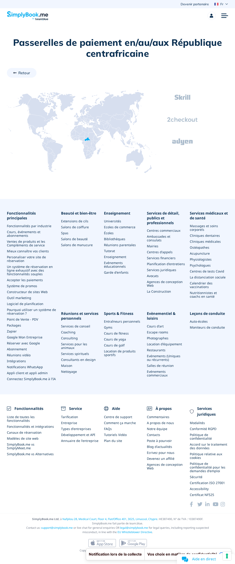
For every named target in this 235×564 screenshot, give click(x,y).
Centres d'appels (160, 252)
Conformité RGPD (203, 429)
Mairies (152, 246)
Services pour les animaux (74, 346)
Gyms (108, 327)
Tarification (69, 417)
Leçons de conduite (207, 313)
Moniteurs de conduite (207, 327)
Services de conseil (75, 326)
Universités (112, 221)
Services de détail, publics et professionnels (163, 218)
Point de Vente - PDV (22, 319)
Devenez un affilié (160, 458)
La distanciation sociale (208, 277)
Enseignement (117, 213)
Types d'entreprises (76, 429)
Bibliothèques (114, 239)
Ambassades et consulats (158, 238)
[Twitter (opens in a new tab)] (201, 504)
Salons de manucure (77, 245)
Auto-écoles (199, 321)
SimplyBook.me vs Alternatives (30, 454)
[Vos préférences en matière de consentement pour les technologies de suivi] (227, 556)
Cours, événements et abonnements (23, 234)
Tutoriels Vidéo (115, 435)
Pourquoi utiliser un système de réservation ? (31, 312)
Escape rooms (157, 332)
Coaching (68, 332)
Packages (14, 325)
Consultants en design (78, 359)
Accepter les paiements (25, 280)
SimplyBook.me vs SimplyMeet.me (20, 446)
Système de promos (22, 286)
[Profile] (211, 16)
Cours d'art (155, 326)
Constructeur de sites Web (27, 292)
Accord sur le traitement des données (208, 446)
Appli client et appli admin (27, 373)
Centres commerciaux (163, 230)
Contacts (153, 435)
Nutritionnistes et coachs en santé (203, 295)
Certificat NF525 (202, 495)
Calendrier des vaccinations (201, 285)
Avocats (153, 276)
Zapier (12, 331)
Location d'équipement (164, 344)
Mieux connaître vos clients (28, 251)
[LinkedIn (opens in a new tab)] (209, 504)
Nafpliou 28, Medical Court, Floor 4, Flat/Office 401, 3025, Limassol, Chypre (109, 519)
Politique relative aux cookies (206, 456)
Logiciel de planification (25, 304)
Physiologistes (201, 259)
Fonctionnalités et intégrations (30, 426)
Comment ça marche (120, 423)
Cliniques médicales (205, 241)
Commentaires (158, 417)
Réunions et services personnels (79, 316)
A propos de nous (160, 423)
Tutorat (109, 251)
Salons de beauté (74, 239)
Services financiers (161, 258)
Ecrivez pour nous (160, 452)
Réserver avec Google (23, 343)
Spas (64, 233)
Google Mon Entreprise (24, 337)
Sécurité (196, 477)
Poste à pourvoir (159, 441)
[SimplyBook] (27, 16)
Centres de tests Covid (207, 271)
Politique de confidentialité (201, 437)
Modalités (197, 423)
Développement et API (78, 435)
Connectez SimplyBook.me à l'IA (31, 379)
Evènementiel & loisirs (161, 316)
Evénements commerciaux (157, 373)
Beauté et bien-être (78, 213)
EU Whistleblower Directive (135, 532)
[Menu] (224, 16)
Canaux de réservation (24, 432)
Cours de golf (114, 345)
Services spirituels (75, 353)
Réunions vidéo (19, 355)
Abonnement (17, 349)
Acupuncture (200, 253)
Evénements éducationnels (115, 265)
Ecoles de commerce (119, 227)
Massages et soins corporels (204, 228)
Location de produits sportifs (120, 353)
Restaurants (156, 350)
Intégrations (16, 361)
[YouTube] (216, 504)
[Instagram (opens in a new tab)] (224, 504)
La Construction (159, 291)
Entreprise (69, 423)
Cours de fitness (116, 333)
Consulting (69, 338)
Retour (24, 73)
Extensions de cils (74, 221)
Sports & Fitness (118, 313)
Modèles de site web (23, 438)
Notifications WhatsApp (25, 367)
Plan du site (113, 441)
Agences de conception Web (165, 284)
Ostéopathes (199, 247)
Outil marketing (19, 298)
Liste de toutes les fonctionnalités (21, 419)
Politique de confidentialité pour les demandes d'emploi (207, 467)
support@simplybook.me (57, 528)
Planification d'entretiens (166, 264)
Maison (66, 365)
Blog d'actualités (159, 446)
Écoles (109, 233)
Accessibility (199, 489)
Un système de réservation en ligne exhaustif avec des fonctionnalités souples (30, 270)
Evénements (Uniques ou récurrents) (163, 358)
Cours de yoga (115, 339)
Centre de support (118, 417)
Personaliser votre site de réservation (26, 259)
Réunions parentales (120, 245)
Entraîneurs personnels (122, 321)
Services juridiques (161, 270)
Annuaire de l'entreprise (79, 441)
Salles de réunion (160, 365)
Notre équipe (157, 429)
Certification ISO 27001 (207, 483)
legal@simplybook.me (134, 528)
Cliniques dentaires (205, 235)
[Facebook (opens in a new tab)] (193, 504)
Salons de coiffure (75, 227)
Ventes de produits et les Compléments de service (26, 243)
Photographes (157, 338)
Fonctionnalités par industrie (29, 226)
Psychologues (200, 265)
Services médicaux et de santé (209, 216)
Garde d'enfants (116, 272)
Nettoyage (69, 371)
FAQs (108, 429)
